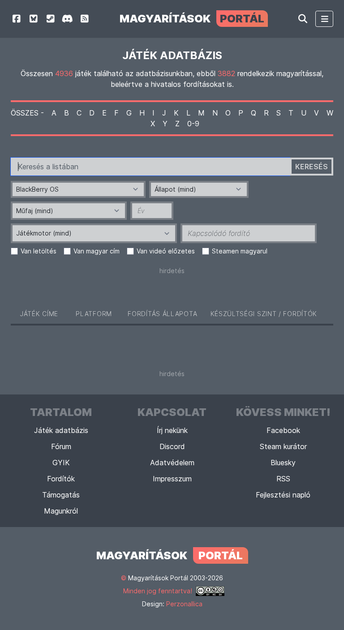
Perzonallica (184, 604)
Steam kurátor (283, 446)
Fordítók (61, 478)
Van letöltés (38, 251)
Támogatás (61, 494)
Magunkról (61, 510)
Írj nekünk (172, 430)
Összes (25, 112)
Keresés (311, 166)
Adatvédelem (172, 462)
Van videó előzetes (166, 251)
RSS (283, 478)
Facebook (283, 430)
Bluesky (283, 462)
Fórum (61, 446)
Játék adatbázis (61, 430)
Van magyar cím (96, 251)
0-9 (193, 123)
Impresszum (172, 478)
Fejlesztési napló (283, 494)
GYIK (61, 462)
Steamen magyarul (239, 251)
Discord (172, 446)
